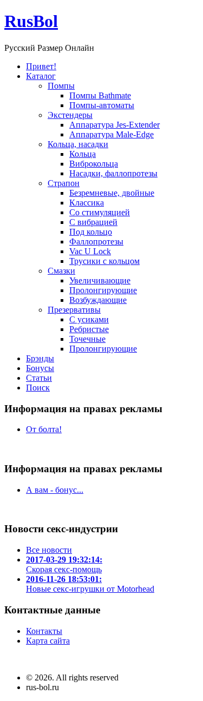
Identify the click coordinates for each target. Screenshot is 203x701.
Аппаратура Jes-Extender (114, 124)
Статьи (39, 377)
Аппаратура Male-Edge (111, 134)
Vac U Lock (90, 251)
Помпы (61, 85)
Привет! (41, 66)
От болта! (44, 429)
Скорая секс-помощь (64, 564)
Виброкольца (93, 163)
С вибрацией (93, 222)
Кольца (82, 153)
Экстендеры (70, 115)
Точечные (87, 338)
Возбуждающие (98, 300)
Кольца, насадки (78, 144)
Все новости (49, 549)
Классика (86, 202)
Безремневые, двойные (111, 192)
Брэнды (40, 358)
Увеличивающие (99, 280)
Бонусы (40, 368)
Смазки (61, 270)
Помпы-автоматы (101, 105)
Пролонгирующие (103, 290)
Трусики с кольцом (104, 261)
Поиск (38, 387)
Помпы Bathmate (100, 95)
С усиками (89, 319)
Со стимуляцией (99, 212)
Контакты (44, 631)
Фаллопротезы (96, 241)
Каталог (41, 76)
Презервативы (74, 309)
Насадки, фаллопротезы (113, 173)
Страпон (64, 183)
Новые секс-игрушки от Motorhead (90, 583)
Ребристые (89, 329)
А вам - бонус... (54, 489)
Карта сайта (48, 640)
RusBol (31, 21)
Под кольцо (90, 231)
